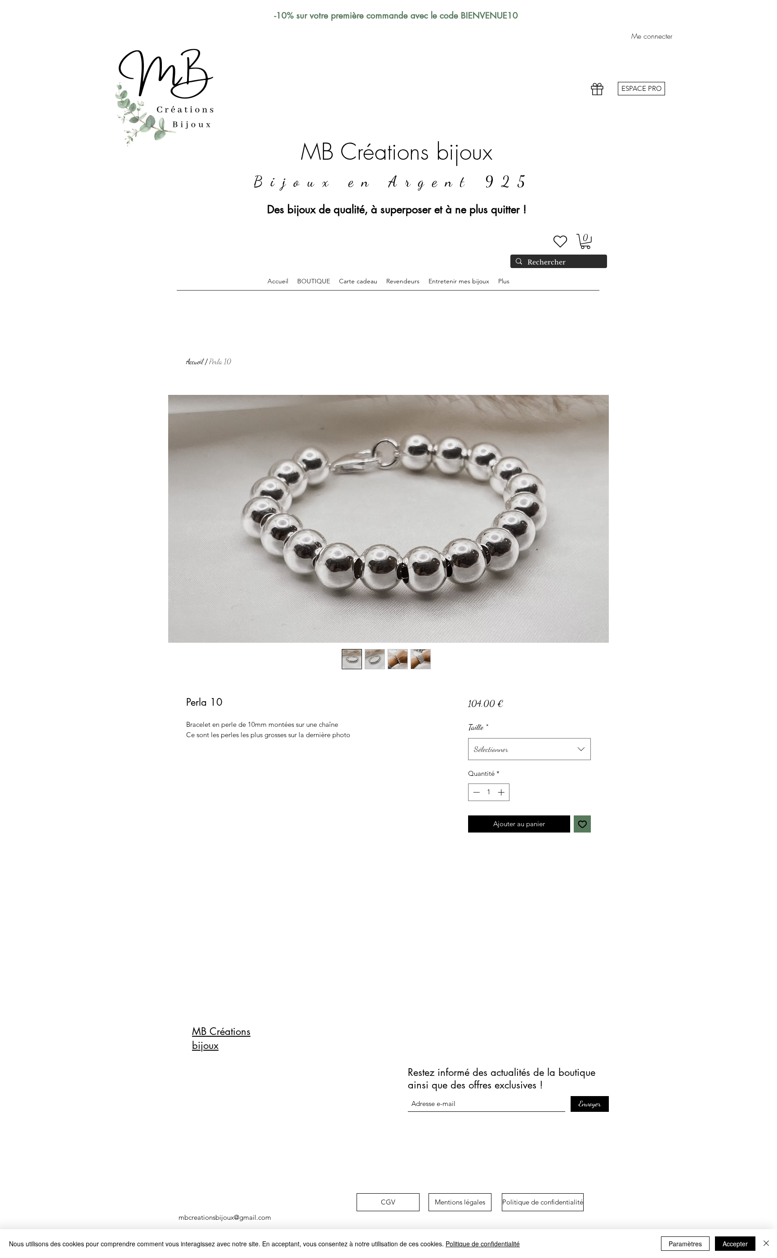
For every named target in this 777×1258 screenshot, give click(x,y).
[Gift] (597, 89)
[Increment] (502, 792)
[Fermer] (766, 1243)
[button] (585, 241)
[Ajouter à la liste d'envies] (582, 824)
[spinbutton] (488, 792)
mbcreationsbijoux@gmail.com (225, 1217)
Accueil (194, 361)
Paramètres (685, 1243)
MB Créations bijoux (396, 151)
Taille (478, 727)
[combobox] (529, 749)
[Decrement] (475, 792)
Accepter (735, 1243)
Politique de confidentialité (483, 1243)
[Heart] (560, 242)
